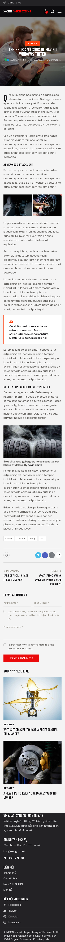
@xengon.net (16, 851)
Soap (33, 538)
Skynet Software (43, 936)
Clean (8, 538)
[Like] (6, 555)
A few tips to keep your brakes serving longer (30, 795)
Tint (42, 538)
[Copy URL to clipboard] (58, 555)
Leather (21, 538)
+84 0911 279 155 (13, 858)
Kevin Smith (35, 465)
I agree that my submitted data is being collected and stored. (31, 646)
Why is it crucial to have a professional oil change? (30, 731)
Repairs (32, 43)
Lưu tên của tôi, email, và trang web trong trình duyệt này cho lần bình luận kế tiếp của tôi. (33, 615)
